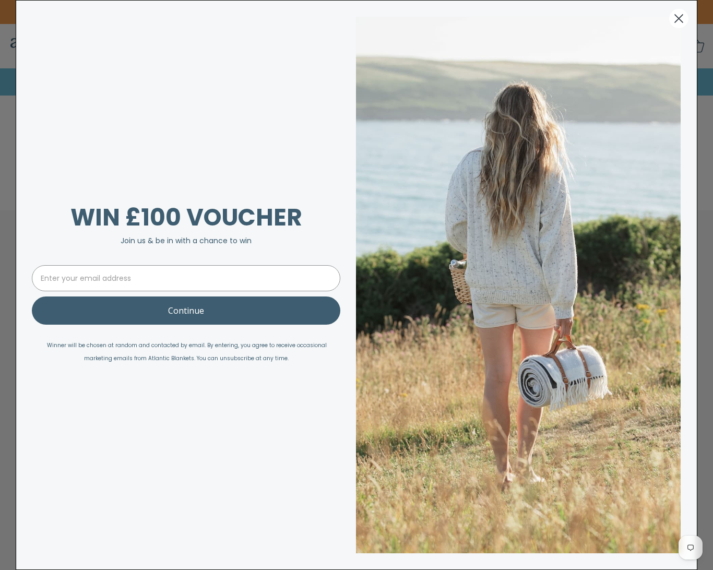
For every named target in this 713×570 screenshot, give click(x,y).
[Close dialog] (678, 18)
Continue (186, 310)
